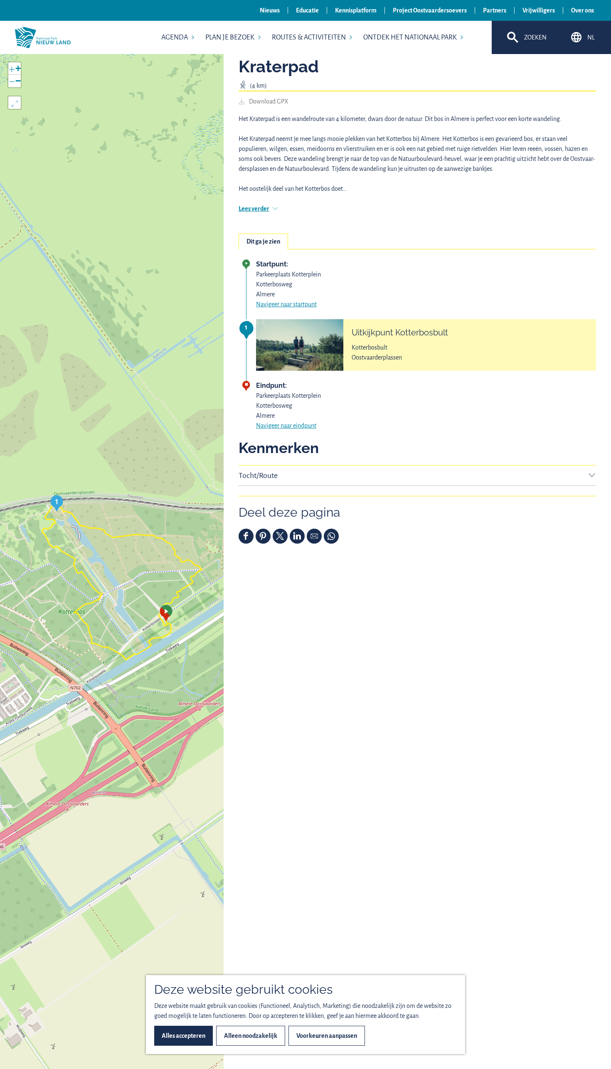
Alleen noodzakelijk (250, 1035)
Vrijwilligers (538, 10)
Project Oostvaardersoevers (430, 10)
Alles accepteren (183, 1035)
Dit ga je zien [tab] (263, 241)
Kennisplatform (356, 10)
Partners (494, 10)
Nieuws (270, 10)
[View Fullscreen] (14, 102)
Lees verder (254, 208)
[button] (166, 612)
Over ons (582, 10)
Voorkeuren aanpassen (326, 1035)
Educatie (307, 10)
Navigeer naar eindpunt (286, 425)
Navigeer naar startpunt (286, 304)
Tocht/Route (258, 475)
